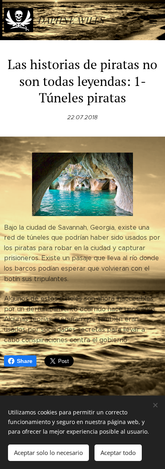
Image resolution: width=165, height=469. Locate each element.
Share (24, 361)
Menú (153, 20)
